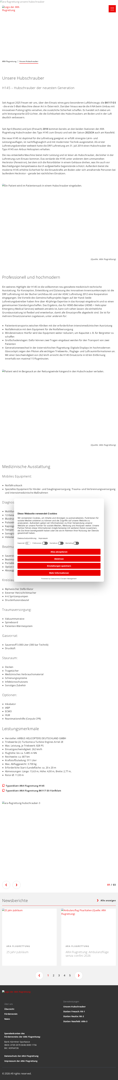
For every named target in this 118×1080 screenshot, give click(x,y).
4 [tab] (64, 975)
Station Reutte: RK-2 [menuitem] (73, 1016)
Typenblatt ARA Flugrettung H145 (25, 785)
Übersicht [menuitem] (9, 1009)
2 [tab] (53, 975)
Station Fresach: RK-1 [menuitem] (74, 1011)
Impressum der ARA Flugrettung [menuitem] (20, 1061)
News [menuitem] (7, 1019)
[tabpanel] (29, 937)
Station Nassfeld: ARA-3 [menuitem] (75, 1021)
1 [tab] (48, 975)
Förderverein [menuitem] (10, 1014)
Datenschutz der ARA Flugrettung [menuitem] (21, 1056)
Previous (6, 885)
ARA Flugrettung (9, 61)
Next (17, 885)
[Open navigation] (112, 8)
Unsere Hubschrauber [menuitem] (74, 1006)
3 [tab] (59, 975)
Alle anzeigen (108, 900)
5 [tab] (70, 975)
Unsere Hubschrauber (28, 61)
